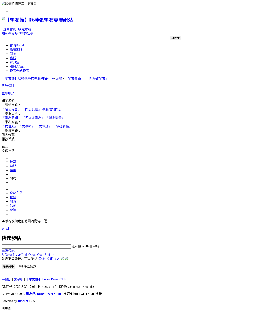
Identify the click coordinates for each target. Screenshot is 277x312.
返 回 (5, 228)
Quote (32, 254)
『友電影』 (44, 126)
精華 (13, 170)
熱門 (13, 166)
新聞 (13, 53)
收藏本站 (24, 29)
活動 (13, 205)
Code (40, 254)
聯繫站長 (26, 33)
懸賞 (13, 201)
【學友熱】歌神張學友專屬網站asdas (28, 78)
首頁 (17, 45)
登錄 (41, 258)
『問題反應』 (31, 109)
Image (17, 254)
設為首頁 (9, 29)
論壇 (16, 49)
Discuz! (23, 301)
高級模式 (8, 250)
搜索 (19, 70)
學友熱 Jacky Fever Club (43, 293)
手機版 (6, 279)
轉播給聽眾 (28, 266)
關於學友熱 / (10, 33)
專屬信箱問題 (52, 109)
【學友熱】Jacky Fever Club (46, 279)
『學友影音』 (55, 117)
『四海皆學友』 (97, 78)
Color (8, 254)
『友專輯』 (27, 126)
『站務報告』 (11, 109)
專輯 (13, 58)
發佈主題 (8, 150)
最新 (13, 161)
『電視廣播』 (62, 126)
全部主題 (16, 193)
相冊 (17, 66)
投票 (13, 197)
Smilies (49, 254)
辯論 (13, 210)
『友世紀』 (10, 126)
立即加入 (53, 258)
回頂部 (6, 308)
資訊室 (14, 62)
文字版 (18, 279)
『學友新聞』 (11, 117)
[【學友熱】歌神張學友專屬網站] (37, 20)
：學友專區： (74, 78)
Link (24, 254)
